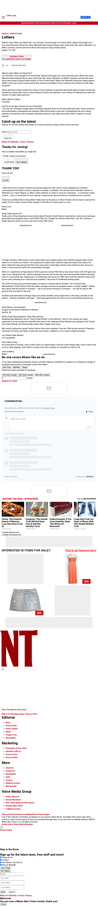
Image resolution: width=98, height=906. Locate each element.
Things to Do (7, 857)
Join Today (5, 868)
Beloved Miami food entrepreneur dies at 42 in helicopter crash (49, 23)
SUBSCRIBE (9, 162)
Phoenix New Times (14, 806)
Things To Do (11, 735)
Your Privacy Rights (41, 814)
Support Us (86, 17)
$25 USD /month (26, 375)
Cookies (17, 814)
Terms (23, 142)
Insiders (5, 860)
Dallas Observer (12, 796)
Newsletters (11, 738)
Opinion (5, 33)
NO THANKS (22, 162)
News (8, 722)
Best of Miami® (8, 865)
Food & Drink (11, 726)
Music (8, 732)
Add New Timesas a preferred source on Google (17, 57)
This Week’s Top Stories (12, 862)
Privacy (30, 142)
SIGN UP (8, 138)
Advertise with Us (13, 751)
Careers (9, 780)
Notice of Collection (10, 142)
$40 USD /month (42, 375)
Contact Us (10, 771)
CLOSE (5, 180)
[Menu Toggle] (3, 17)
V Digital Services (13, 809)
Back (3, 892)
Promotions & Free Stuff (16, 748)
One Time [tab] (7, 367)
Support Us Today (9, 381)
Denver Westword (13, 800)
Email (5, 132)
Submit (12, 892)
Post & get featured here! (80, 550)
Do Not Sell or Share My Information (17, 824)
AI (32, 814)
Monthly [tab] (16, 367)
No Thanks (5, 871)
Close (3, 904)
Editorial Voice (16, 33)
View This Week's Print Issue (14, 710)
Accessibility (26, 814)
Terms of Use (11, 754)
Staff (8, 777)
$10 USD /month (10, 375)
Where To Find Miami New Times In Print (19, 714)
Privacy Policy (12, 757)
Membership (11, 786)
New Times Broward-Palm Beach (20, 803)
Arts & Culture (12, 729)
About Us (10, 768)
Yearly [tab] (24, 367)
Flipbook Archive (13, 783)
